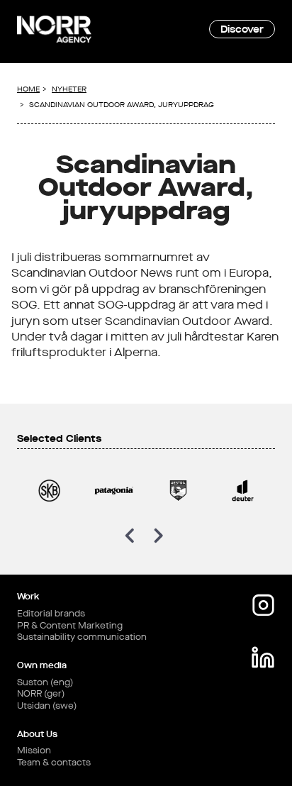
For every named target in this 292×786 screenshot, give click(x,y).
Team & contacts (54, 762)
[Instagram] (263, 605)
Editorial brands (51, 613)
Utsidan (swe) (47, 706)
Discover (242, 28)
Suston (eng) (45, 682)
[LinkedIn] (263, 658)
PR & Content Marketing (70, 625)
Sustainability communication (82, 637)
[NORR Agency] (54, 29)
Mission (34, 750)
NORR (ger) (40, 693)
